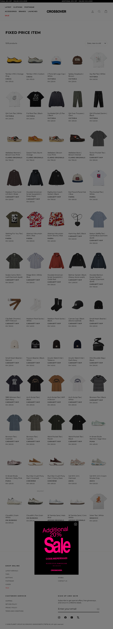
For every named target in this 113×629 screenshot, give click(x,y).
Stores (61, 578)
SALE (7, 15)
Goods (8, 584)
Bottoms (9, 578)
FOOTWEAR (29, 7)
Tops (7, 574)
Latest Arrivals (12, 571)
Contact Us (62, 581)
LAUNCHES (32, 11)
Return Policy (11, 604)
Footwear (10, 581)
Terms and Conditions (14, 611)
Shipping (9, 601)
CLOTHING (17, 7)
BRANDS (22, 11)
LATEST (8, 7)
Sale (7, 588)
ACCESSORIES (11, 11)
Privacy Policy (11, 608)
